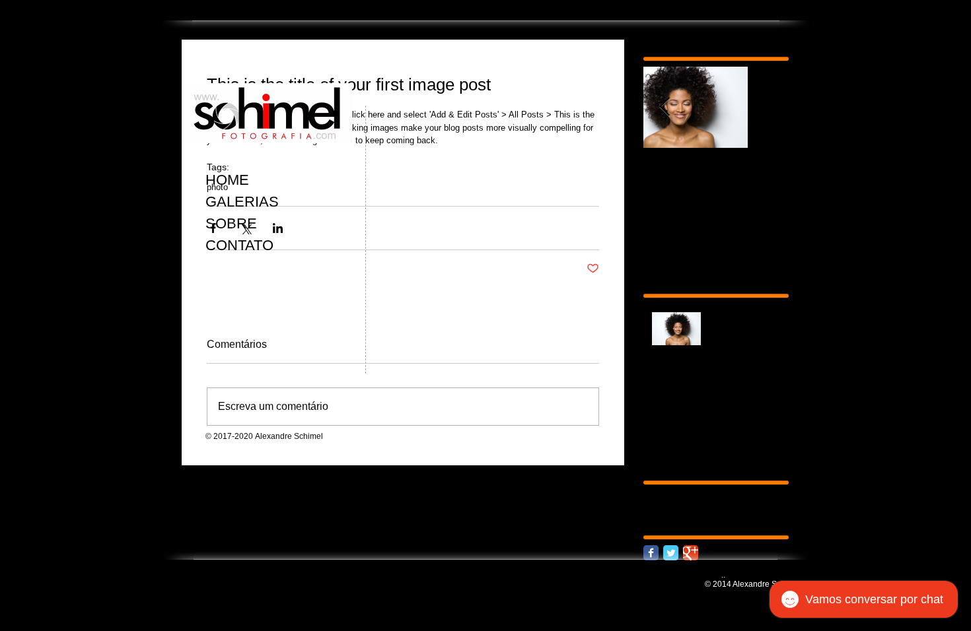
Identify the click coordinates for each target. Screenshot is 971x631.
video (709, 491)
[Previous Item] (664, 107)
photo (655, 491)
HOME (227, 180)
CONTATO (239, 245)
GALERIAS (242, 201)
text (682, 491)
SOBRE (231, 223)
